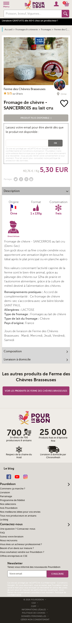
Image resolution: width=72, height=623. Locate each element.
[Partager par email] (31, 179)
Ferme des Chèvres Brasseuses (24, 89)
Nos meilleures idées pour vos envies (20, 512)
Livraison (5, 492)
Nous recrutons (8, 540)
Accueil (8, 29)
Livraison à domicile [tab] (17, 359)
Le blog (4, 519)
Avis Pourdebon (9, 508)
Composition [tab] (13, 351)
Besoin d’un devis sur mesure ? (17, 548)
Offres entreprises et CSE (13, 556)
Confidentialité (48, 583)
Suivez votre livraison (11, 536)
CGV (34, 603)
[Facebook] (8, 476)
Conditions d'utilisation (33, 151)
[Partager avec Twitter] (16, 179)
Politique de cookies (33, 613)
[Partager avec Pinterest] (26, 179)
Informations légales (34, 609)
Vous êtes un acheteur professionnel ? (21, 544)
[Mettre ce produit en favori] (64, 104)
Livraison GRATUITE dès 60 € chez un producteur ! (30, 20)
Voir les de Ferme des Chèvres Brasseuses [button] (36, 391)
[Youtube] (17, 476)
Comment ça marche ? (12, 488)
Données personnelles (33, 616)
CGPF (34, 606)
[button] (36, 117)
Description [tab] (12, 191)
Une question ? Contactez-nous (17, 529)
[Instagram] (25, 476)
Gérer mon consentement (35, 619)
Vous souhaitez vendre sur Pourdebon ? (22, 552)
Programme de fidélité (12, 500)
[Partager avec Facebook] (21, 179)
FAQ (2, 532)
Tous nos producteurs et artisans (18, 515)
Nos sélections (8, 504)
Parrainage (6, 496)
